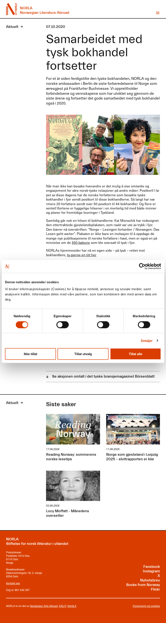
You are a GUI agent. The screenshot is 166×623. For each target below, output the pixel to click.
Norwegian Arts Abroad (44, 606)
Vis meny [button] (157, 13)
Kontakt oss (13, 583)
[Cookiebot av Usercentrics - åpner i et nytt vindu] (142, 266)
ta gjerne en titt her (81, 254)
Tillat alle (135, 354)
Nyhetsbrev (150, 580)
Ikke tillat (30, 354)
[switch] (62, 324)
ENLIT (62, 606)
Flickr (155, 589)
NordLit (71, 606)
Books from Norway (143, 585)
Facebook (151, 567)
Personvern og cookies (146, 606)
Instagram (151, 571)
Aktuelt (12, 27)
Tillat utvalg (83, 354)
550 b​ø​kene (81, 242)
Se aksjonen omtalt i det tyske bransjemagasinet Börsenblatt (103, 376)
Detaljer (147, 340)
